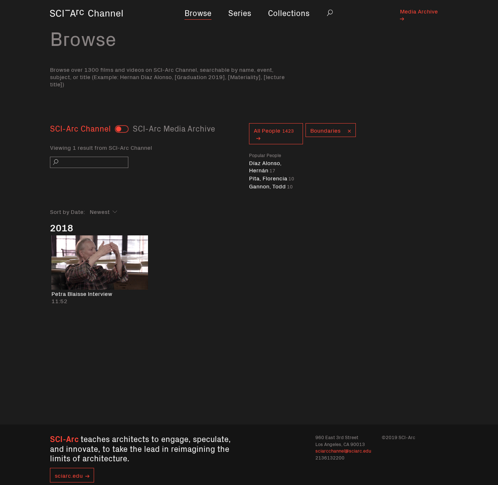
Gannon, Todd (271, 186)
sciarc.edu (69, 475)
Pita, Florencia (271, 178)
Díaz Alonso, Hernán (265, 166)
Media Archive (419, 11)
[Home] (86, 23)
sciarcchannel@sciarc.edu (343, 450)
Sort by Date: (67, 211)
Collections (289, 12)
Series (239, 12)
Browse (197, 12)
